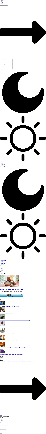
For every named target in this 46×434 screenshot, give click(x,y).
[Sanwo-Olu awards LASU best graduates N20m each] (2, 339)
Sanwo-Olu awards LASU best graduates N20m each (8, 340)
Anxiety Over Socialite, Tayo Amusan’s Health (11, 289)
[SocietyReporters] (4, 166)
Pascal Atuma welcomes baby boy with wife (7, 313)
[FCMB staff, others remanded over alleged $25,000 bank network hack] (2, 353)
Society (0, 287)
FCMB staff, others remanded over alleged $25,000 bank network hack (11, 354)
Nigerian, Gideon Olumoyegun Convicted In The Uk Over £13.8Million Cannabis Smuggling (15, 320)
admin (1, 292)
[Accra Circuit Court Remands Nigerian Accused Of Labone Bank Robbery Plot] (2, 346)
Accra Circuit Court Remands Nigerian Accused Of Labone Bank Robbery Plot (13, 347)
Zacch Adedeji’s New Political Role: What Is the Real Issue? (9, 306)
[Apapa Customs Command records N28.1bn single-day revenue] (2, 332)
